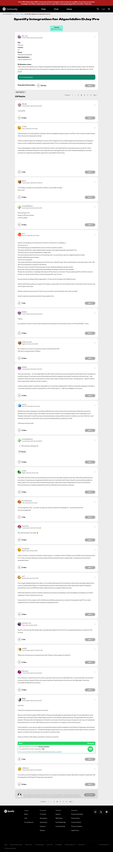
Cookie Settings (39, 844)
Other (21, 14)
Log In (103, 9)
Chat (56, 9)
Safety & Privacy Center (16, 844)
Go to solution (57, 29)
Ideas (69, 9)
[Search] (97, 9)
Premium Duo (75, 818)
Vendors (42, 830)
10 (84, 95)
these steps (68, 4)
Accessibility (58, 844)
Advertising (43, 822)
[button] (95, 36)
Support (58, 814)
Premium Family (76, 822)
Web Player (59, 818)
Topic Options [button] (20, 92)
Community (12, 9)
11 (87, 95)
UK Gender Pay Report (10, 848)
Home (12, 14)
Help (43, 9)
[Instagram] (95, 812)
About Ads (50, 844)
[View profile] (19, 37)
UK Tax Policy (81, 844)
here (36, 730)
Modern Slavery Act (70, 844)
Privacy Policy (28, 844)
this (61, 722)
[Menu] (108, 9)
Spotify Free (75, 830)
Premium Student (76, 826)
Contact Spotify (60, 826)
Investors (43, 826)
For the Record (28, 822)
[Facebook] (107, 812)
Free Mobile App (61, 822)
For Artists (43, 814)
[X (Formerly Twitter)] (101, 812)
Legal (5, 844)
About (26, 814)
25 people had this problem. (26, 85)
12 (90, 95)
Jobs (25, 818)
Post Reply (89, 795)
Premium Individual (77, 814)
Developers (43, 818)
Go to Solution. (28, 77)
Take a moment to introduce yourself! (50, 752)
